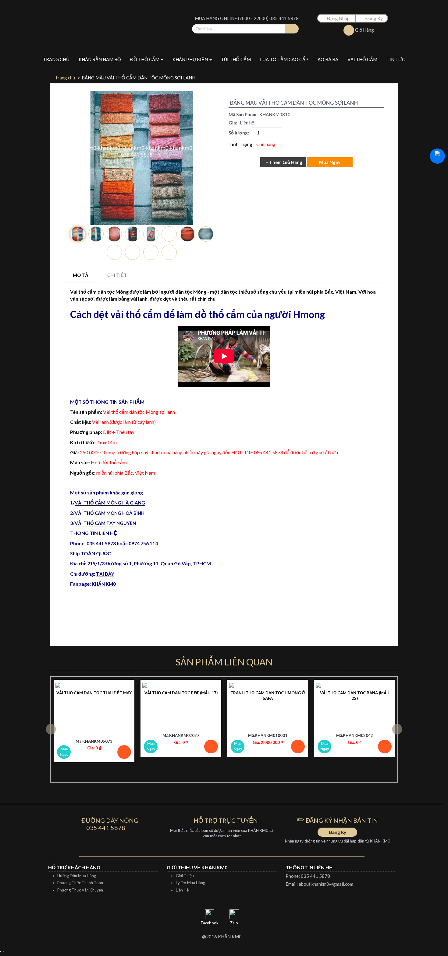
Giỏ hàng (364, 30)
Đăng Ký (373, 18)
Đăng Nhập (338, 18)
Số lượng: (240, 132)
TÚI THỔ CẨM (236, 59)
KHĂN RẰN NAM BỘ (100, 59)
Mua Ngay (64, 751)
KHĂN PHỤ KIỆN (190, 59)
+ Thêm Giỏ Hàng (283, 162)
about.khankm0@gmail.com (326, 884)
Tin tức (395, 59)
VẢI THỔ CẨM (362, 59)
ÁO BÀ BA (328, 59)
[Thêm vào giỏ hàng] (124, 752)
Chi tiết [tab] (117, 275)
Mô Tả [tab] (80, 275)
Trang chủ (56, 59)
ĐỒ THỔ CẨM (145, 59)
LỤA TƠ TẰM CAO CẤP (284, 59)
